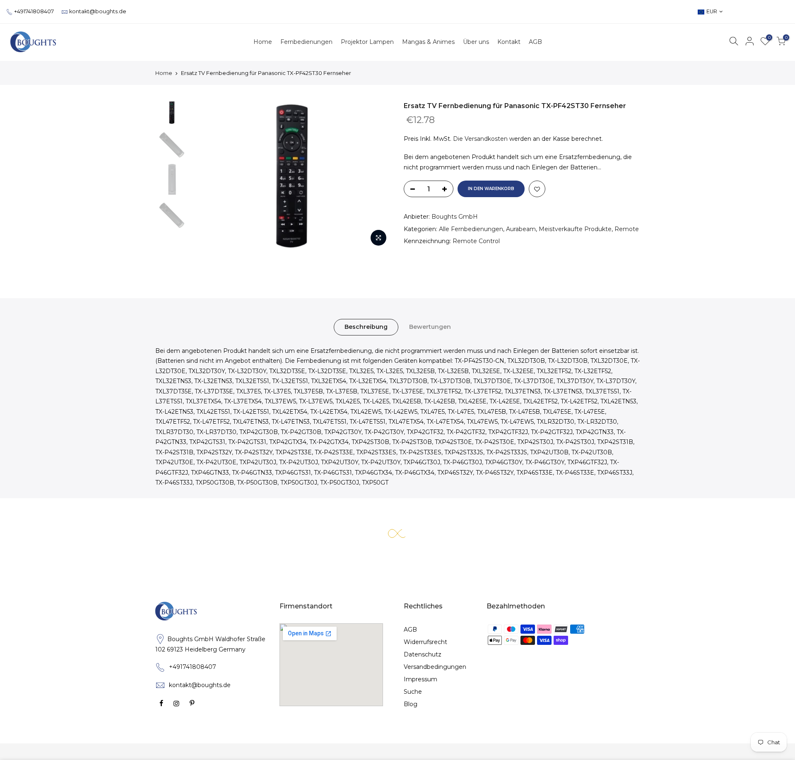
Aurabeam (521, 229)
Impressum (420, 679)
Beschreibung (366, 327)
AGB (410, 629)
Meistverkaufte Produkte (575, 229)
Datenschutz (422, 654)
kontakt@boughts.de (97, 11)
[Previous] (207, 176)
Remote (626, 229)
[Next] (377, 176)
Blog (410, 704)
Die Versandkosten (480, 138)
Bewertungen (430, 327)
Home (163, 73)
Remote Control (476, 241)
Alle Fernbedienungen (471, 229)
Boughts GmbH (454, 216)
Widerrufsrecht (425, 642)
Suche (413, 691)
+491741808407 (34, 11)
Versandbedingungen (435, 667)
